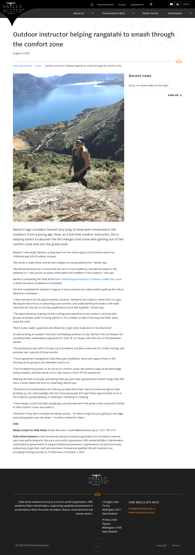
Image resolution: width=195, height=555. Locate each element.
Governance (175, 13)
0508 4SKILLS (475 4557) (144, 502)
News (38, 65)
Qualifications (137, 4)
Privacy (176, 545)
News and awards (105, 4)
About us (79, 13)
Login (186, 4)
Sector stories (150, 13)
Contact (122, 4)
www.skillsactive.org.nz (142, 512)
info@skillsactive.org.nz (142, 508)
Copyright (161, 545)
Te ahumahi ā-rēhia (113, 13)
